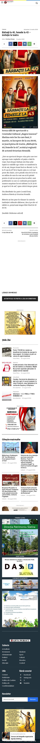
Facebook (27, 675)
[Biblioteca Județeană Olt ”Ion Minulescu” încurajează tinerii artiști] (10, 447)
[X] (15, 44)
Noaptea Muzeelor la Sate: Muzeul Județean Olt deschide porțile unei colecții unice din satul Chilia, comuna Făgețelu (10, 492)
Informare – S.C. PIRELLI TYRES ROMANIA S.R (24, 395)
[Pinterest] (20, 44)
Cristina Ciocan (10, 39)
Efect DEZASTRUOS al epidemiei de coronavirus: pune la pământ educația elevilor (29, 234)
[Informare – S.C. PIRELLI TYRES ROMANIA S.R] (6, 396)
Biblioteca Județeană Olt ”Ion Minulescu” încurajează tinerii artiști (9, 458)
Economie (16, 348)
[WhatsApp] (29, 44)
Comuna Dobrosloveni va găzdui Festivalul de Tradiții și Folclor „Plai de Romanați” (29, 490)
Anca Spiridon (17, 387)
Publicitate (16, 391)
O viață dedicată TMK (7, 232)
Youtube (27, 683)
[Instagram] (20, 677)
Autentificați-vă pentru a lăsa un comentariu (20, 298)
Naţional (15, 362)
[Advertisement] (20, 17)
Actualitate (16, 377)
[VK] (25, 44)
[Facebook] (11, 44)
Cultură (4, 29)
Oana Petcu (16, 358)
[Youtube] (20, 683)
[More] (34, 44)
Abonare (33, 699)
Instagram (27, 678)
